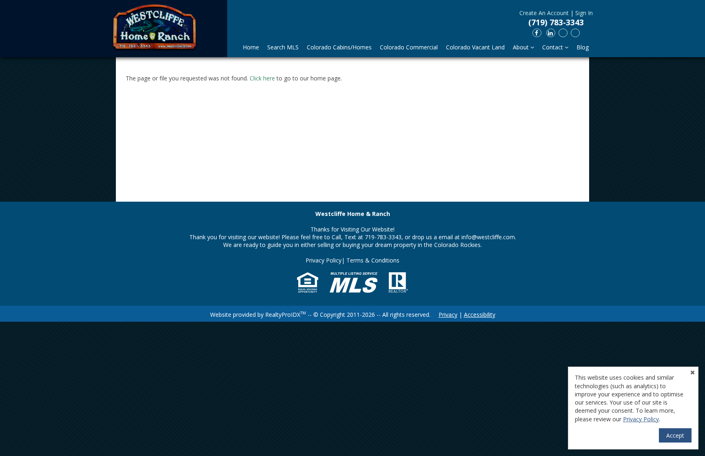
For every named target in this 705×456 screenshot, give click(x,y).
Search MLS (283, 47)
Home (251, 47)
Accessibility (479, 314)
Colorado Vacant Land (475, 47)
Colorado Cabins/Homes (339, 47)
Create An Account (544, 13)
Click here (262, 78)
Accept (675, 435)
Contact (553, 47)
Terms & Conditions (372, 260)
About (521, 47)
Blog (582, 47)
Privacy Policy (323, 260)
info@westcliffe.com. (488, 237)
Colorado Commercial (409, 47)
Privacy (448, 314)
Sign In (584, 13)
